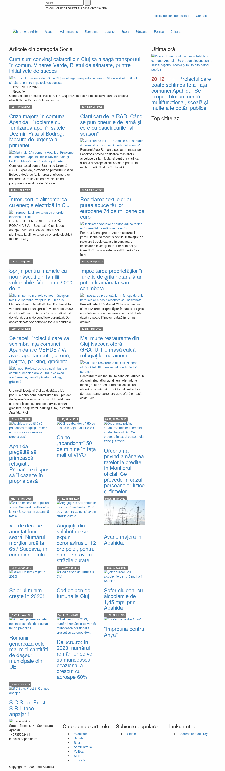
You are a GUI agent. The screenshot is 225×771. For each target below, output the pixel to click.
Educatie (141, 31)
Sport (125, 31)
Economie (91, 31)
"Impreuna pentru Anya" (124, 631)
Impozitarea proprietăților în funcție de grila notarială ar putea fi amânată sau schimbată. (112, 279)
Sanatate (80, 738)
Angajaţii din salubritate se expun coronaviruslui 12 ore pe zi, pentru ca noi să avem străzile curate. (76, 542)
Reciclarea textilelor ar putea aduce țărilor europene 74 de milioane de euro (112, 207)
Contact (201, 15)
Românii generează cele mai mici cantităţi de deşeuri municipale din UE (28, 651)
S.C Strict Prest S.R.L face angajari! (27, 708)
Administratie (69, 31)
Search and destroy (194, 733)
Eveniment (81, 733)
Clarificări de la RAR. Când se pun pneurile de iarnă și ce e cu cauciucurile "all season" (111, 124)
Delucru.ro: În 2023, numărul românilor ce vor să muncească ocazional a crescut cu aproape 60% (75, 659)
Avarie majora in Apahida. (122, 539)
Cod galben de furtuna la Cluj (73, 593)
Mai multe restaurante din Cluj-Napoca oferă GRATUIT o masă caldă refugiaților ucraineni (109, 346)
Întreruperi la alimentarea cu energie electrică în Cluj (40, 202)
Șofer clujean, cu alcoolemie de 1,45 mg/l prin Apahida (123, 598)
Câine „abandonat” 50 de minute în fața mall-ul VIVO (76, 445)
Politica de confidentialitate (170, 15)
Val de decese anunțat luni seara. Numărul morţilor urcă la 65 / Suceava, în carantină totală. (28, 539)
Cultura (176, 31)
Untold (131, 733)
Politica (159, 31)
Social (78, 742)
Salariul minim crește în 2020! (26, 593)
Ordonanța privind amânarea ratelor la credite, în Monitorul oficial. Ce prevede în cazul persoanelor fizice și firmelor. (124, 470)
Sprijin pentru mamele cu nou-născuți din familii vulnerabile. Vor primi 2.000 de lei (40, 279)
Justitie (110, 31)
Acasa (49, 31)
